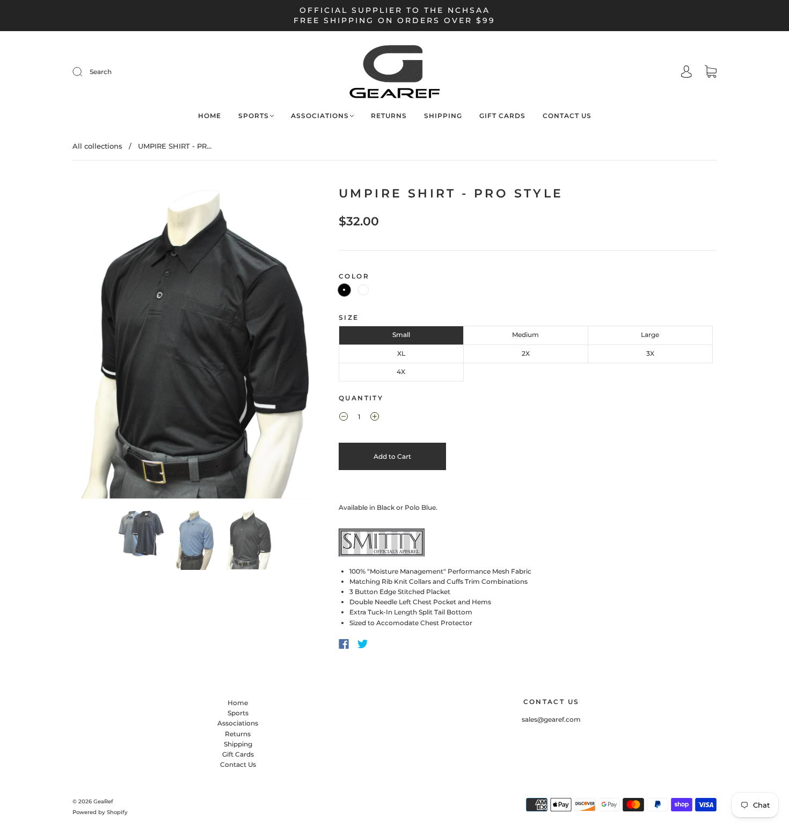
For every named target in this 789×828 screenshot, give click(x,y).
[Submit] (149, 72)
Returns (389, 116)
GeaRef (103, 801)
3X (650, 353)
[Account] (686, 72)
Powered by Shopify (100, 812)
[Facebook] (343, 644)
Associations (320, 116)
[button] (96, 342)
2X (526, 353)
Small (401, 335)
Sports (253, 116)
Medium (525, 335)
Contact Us (567, 116)
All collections (97, 146)
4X (401, 372)
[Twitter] (362, 644)
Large (650, 335)
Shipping (443, 116)
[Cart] (711, 73)
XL (401, 353)
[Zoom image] (194, 342)
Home (209, 116)
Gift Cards (502, 116)
